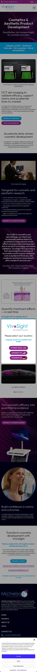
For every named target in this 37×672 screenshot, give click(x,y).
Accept (18, 656)
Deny (18, 661)
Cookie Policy (13, 670)
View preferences (18, 666)
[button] (34, 640)
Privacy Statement (21, 670)
